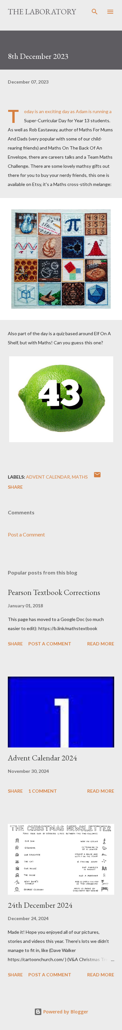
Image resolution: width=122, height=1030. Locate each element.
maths (80, 477)
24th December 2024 (40, 905)
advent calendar (48, 477)
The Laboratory (42, 12)
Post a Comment (26, 534)
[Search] (95, 12)
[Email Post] (97, 477)
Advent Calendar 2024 (42, 758)
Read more (100, 643)
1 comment (42, 791)
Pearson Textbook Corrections (54, 592)
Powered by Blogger (65, 1012)
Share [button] (15, 487)
